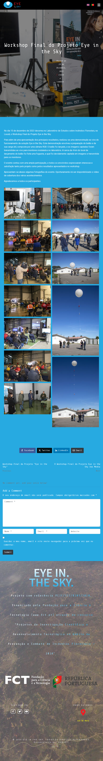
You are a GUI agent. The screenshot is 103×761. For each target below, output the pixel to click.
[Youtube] (26, 711)
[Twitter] (20, 711)
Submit (8, 552)
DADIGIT (63, 742)
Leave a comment (60, 78)
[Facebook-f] (13, 711)
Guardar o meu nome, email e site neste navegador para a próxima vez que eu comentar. (48, 543)
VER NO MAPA (83, 721)
